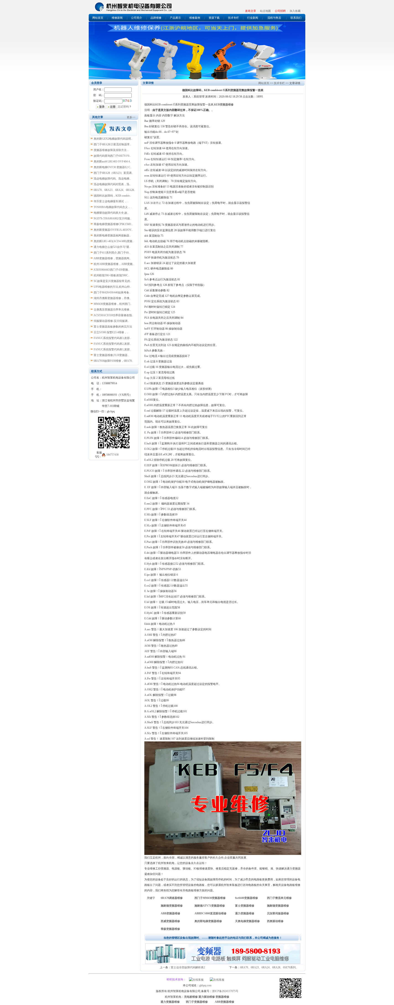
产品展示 (175, 17)
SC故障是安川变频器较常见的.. (112, 281)
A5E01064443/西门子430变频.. (111, 269)
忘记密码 (123, 106)
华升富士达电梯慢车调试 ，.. (111, 201)
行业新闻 (252, 17)
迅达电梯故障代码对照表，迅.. (112, 184)
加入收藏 (295, 11)
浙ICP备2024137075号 (225, 991)
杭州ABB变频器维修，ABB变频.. (114, 264)
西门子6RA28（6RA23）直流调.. (113, 172)
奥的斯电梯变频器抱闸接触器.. (112, 235)
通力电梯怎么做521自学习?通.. (112, 247)
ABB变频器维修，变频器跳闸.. (112, 258)
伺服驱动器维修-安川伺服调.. (111, 321)
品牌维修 (155, 17)
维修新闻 (117, 17)
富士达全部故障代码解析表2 (188, 967)
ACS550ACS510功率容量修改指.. (113, 315)
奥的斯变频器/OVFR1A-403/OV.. (113, 229)
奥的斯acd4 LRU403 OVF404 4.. (112, 161)
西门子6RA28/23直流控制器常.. (112, 144)
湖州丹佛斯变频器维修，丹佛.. (112, 298)
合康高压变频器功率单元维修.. (112, 309)
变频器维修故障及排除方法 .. (111, 150)
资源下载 (214, 17)
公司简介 (136, 17)
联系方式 (96, 371)
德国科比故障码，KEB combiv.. (112, 195)
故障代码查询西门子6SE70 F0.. (112, 155)
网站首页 (97, 17)
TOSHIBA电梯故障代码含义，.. (113, 207)
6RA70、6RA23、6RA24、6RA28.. (114, 190)
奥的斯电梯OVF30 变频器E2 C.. (113, 167)
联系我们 (295, 17)
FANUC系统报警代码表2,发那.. (112, 343)
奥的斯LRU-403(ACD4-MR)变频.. (114, 241)
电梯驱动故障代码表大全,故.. (111, 212)
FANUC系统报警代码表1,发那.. (112, 349)
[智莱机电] (290, 998)
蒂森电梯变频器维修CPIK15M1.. (113, 224)
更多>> (131, 117)
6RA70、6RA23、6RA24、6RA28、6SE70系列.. (268, 967)
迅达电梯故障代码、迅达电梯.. (112, 178)
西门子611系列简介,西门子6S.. (112, 252)
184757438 (112, 454)
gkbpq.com (205, 985)
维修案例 (194, 17)
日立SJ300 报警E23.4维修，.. (111, 332)
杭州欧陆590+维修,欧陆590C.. (111, 275)
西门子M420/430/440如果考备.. (112, 292)
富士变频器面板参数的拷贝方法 (113, 326)
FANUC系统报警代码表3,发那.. (112, 338)
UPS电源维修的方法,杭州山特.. (112, 286)
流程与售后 (274, 17)
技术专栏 (233, 17)
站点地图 (265, 11)
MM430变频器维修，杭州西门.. (113, 303)
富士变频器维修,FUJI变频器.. (111, 355)
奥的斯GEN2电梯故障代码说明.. (113, 138)
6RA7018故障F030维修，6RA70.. (113, 360)
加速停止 (155, 203)
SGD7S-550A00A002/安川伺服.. (112, 218)
